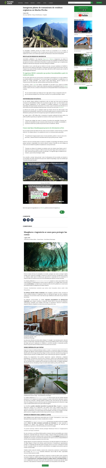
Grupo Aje (45, 59)
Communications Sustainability (43, 281)
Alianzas (51, 2)
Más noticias (45, 465)
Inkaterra (52, 59)
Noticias (32, 2)
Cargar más (83, 87)
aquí (59, 207)
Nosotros (20, 2)
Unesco (66, 86)
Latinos (38, 2)
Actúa (44, 2)
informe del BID (36, 451)
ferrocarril (61, 107)
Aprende (26, 2)
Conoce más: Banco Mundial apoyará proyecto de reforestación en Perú (43, 128)
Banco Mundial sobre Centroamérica (39, 421)
